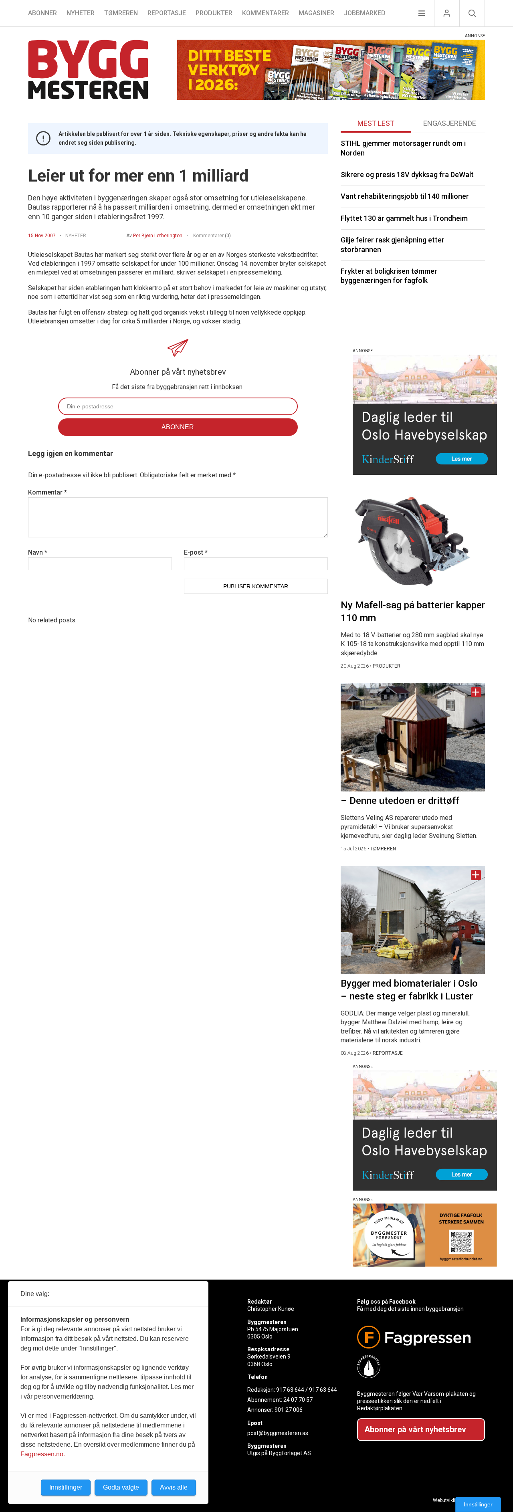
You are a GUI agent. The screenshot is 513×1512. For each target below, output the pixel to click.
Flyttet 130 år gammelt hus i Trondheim (404, 218)
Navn (37, 552)
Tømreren (121, 13)
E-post (196, 552)
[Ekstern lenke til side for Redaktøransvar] (418, 1366)
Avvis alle (174, 1487)
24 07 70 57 (298, 1400)
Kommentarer (265, 13)
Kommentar (47, 492)
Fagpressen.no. (42, 1454)
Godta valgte (121, 1487)
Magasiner (316, 13)
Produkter (214, 13)
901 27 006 (289, 1410)
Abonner (42, 13)
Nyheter (81, 13)
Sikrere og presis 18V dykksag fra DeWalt (407, 174)
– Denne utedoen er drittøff (400, 800)
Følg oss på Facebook (386, 1301)
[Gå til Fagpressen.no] (418, 1337)
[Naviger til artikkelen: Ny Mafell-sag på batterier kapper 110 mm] (413, 542)
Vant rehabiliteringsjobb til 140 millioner (405, 196)
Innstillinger (478, 1504)
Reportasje (166, 13)
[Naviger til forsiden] (88, 71)
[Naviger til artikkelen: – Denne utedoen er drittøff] (413, 737)
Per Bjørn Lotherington (157, 235)
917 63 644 (290, 1390)
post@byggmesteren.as (277, 1433)
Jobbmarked (365, 13)
